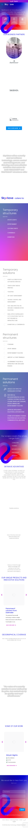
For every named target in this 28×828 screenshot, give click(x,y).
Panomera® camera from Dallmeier (11, 610)
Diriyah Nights (12, 755)
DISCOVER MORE (13, 128)
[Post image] (14, 594)
